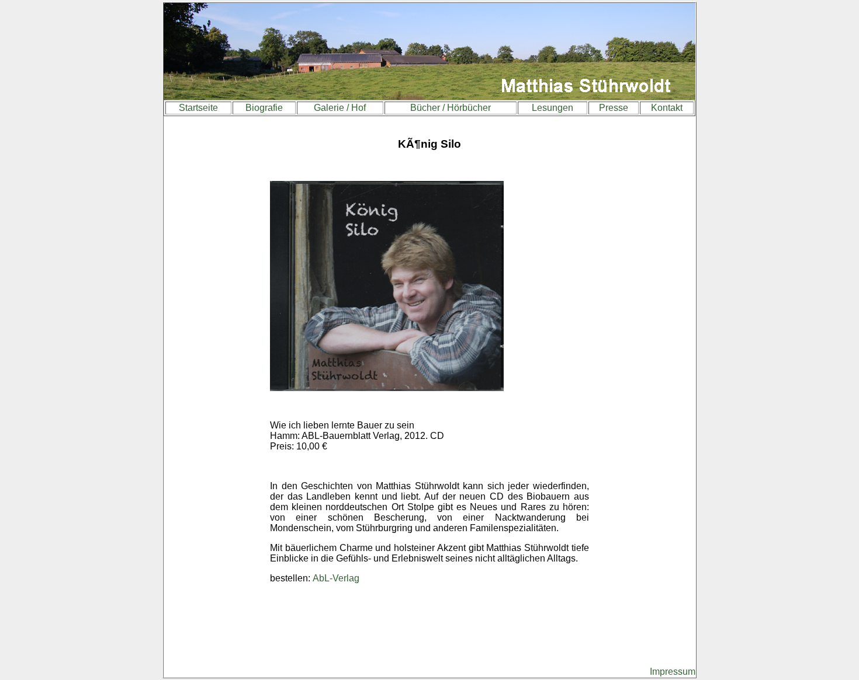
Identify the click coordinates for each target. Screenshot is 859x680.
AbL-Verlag (336, 578)
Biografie (264, 108)
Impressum (672, 671)
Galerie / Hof (340, 108)
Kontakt (667, 108)
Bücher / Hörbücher (450, 108)
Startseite (198, 108)
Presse (613, 108)
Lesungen (552, 108)
